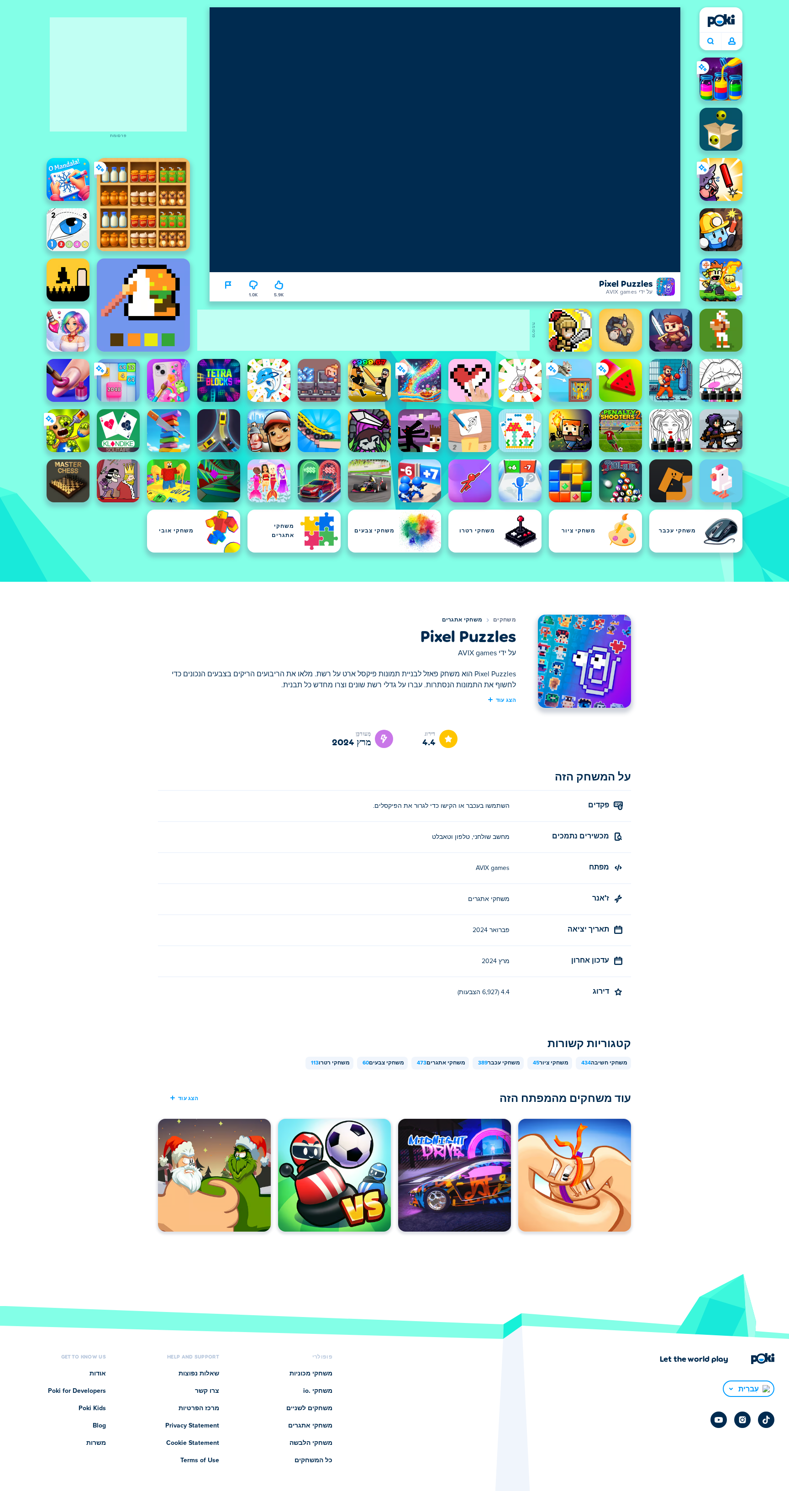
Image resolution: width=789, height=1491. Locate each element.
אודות (97, 1373)
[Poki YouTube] (718, 1420)
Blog (99, 1426)
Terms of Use (199, 1460)
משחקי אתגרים (462, 620)
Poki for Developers (77, 1391)
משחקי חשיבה (604, 1063)
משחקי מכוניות (310, 1373)
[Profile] (731, 41)
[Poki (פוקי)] (721, 20)
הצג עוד (506, 699)
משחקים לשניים (309, 1408)
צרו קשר (207, 1391)
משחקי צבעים (383, 1063)
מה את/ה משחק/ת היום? (710, 41)
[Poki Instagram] (742, 1420)
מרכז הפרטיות (199, 1408)
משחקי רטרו (330, 1063)
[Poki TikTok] (766, 1420)
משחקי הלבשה (310, 1443)
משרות (96, 1443)
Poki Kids (92, 1408)
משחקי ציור (550, 1063)
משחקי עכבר (499, 1063)
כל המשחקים (313, 1460)
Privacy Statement (192, 1426)
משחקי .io (317, 1391)
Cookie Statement (192, 1443)
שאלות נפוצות (199, 1373)
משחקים (504, 620)
